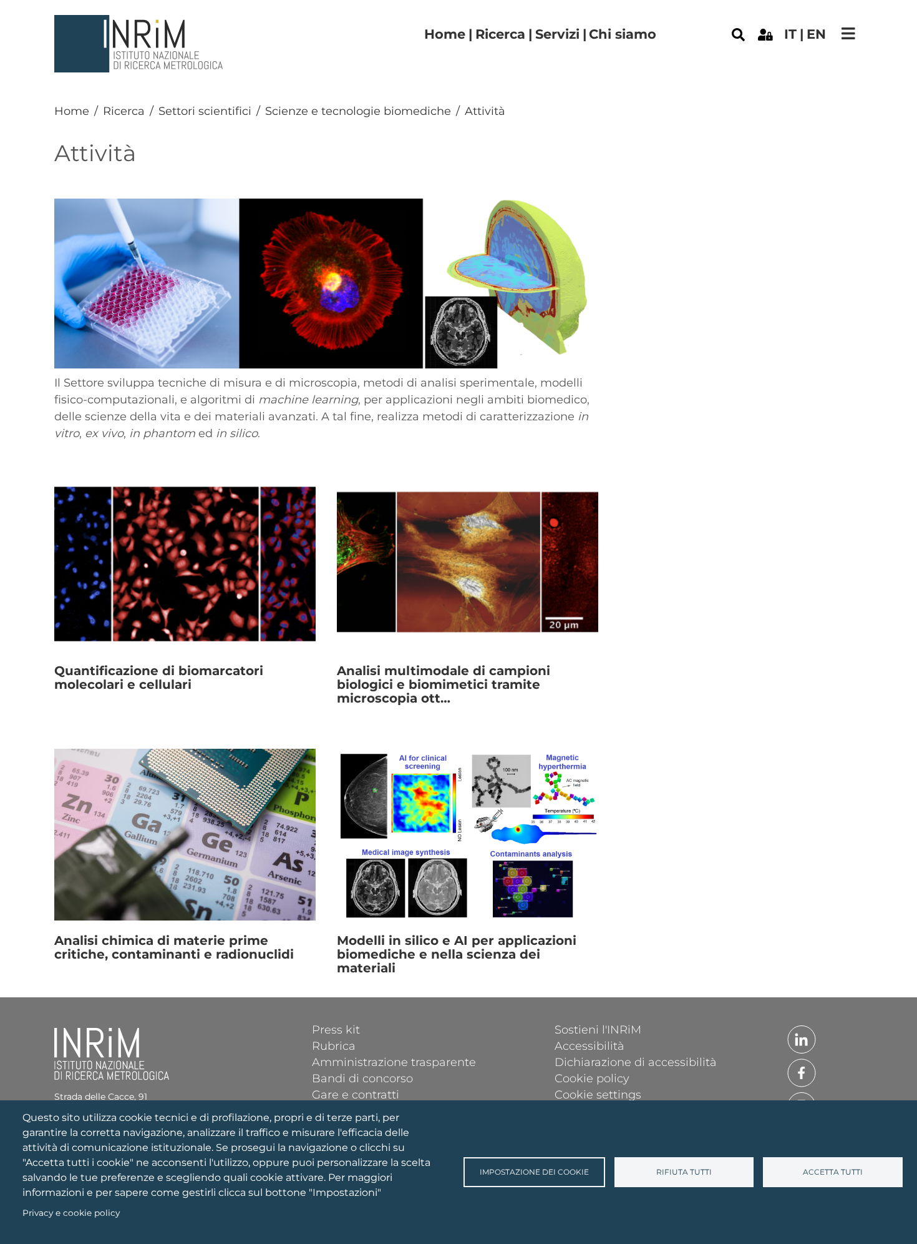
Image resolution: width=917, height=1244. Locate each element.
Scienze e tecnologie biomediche (358, 111)
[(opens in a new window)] (765, 34)
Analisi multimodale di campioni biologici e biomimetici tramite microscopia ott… (443, 684)
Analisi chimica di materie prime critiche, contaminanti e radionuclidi (174, 947)
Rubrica (334, 1045)
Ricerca (500, 34)
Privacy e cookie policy (71, 1213)
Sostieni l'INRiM (598, 1029)
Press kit (336, 1029)
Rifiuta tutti (684, 1172)
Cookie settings (598, 1094)
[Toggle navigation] (848, 33)
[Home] (140, 24)
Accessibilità (589, 1045)
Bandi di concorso (362, 1078)
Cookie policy (592, 1078)
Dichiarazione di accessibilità (636, 1061)
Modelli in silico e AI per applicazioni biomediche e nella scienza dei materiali (456, 954)
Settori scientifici (204, 111)
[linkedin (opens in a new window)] (801, 1038)
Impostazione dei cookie (534, 1172)
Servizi (557, 34)
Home (444, 34)
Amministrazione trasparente (394, 1061)
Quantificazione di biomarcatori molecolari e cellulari (158, 677)
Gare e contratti (355, 1094)
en (816, 34)
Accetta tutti (833, 1172)
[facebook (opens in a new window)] (801, 1072)
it (790, 34)
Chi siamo (622, 34)
